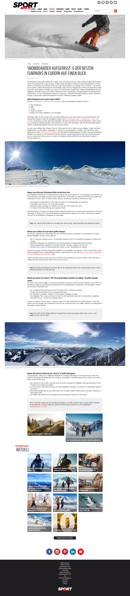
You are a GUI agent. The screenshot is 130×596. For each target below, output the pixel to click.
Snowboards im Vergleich (48, 132)
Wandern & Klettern (36, 11)
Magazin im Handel (65, 565)
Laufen (39, 9)
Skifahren (45, 11)
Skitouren (52, 11)
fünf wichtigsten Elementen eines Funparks (46, 101)
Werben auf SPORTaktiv (65, 572)
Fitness (33, 9)
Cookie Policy (65, 570)
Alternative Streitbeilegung (65, 578)
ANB (65, 576)
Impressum (65, 581)
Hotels (73, 9)
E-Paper (86, 9)
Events (80, 9)
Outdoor (52, 9)
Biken (45, 9)
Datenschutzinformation (65, 566)
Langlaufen (59, 11)
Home (29, 64)
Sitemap (65, 583)
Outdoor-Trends (68, 11)
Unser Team (65, 580)
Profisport (60, 9)
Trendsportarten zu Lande (38, 406)
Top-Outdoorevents (78, 11)
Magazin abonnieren (65, 563)
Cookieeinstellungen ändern (65, 568)
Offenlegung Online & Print (65, 574)
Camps (67, 9)
